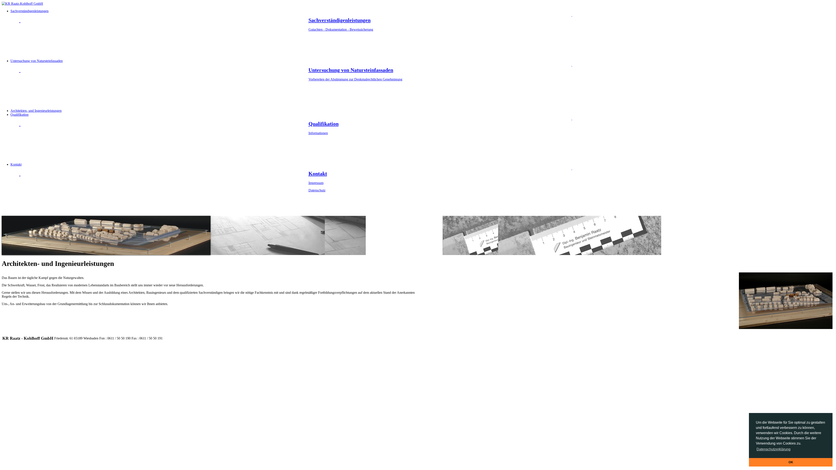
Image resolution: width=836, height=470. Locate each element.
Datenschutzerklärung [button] (773, 449)
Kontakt (168, 177)
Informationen (318, 133)
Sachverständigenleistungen (191, 20)
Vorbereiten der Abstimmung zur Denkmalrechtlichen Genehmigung (355, 79)
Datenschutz (316, 190)
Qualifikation (174, 124)
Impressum (316, 183)
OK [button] (791, 462)
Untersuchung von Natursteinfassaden (206, 70)
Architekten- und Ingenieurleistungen (36, 110)
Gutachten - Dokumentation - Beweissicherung (340, 29)
